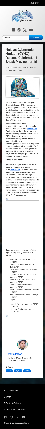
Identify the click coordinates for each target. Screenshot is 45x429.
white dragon (12, 70)
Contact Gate (32, 129)
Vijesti (20, 70)
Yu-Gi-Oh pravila (12, 391)
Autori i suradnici (12, 403)
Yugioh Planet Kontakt (15, 409)
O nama (7, 397)
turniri (27, 371)
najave (18, 371)
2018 (9, 371)
